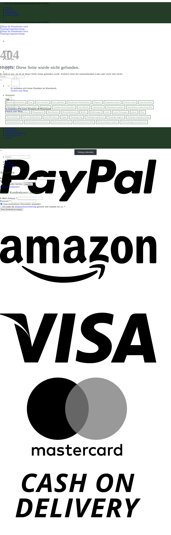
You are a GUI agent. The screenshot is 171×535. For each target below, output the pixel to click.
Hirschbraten (53, 112)
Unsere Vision (12, 15)
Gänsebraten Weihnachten (18, 112)
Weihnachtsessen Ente (61, 122)
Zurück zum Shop (19, 91)
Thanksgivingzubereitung (138, 117)
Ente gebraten (58, 102)
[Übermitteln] (6, 160)
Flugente (97, 102)
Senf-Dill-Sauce (51, 117)
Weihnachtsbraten (14, 122)
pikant (134, 112)
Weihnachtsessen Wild (84, 122)
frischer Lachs (130, 102)
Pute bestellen (13, 117)
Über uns (9, 10)
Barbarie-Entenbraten (16, 102)
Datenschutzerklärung (25, 207)
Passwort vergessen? (10, 187)
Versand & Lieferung (15, 133)
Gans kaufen (12, 107)
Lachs (107, 112)
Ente (31, 102)
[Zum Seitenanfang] (1, 150)
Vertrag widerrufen (86, 152)
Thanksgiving (76, 117)
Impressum (10, 128)
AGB (7, 138)
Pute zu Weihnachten (31, 117)
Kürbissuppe (95, 112)
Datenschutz (11, 131)
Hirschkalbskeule (69, 112)
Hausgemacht (38, 112)
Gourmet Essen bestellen (64, 107)
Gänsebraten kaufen (115, 107)
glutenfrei (45, 107)
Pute (142, 112)
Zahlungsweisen (13, 135)
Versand (9, 8)
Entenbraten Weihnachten (79, 102)
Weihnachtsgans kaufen (107, 122)
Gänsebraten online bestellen (139, 107)
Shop (7, 162)
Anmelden (28, 184)
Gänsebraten (98, 107)
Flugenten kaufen (112, 102)
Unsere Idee (11, 12)
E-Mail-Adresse (8, 198)
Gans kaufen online (29, 107)
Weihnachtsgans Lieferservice (133, 122)
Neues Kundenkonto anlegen (11, 209)
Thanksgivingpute (115, 117)
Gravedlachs (83, 107)
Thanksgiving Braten (95, 117)
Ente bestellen (42, 102)
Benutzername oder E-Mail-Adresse (18, 178)
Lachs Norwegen (120, 112)
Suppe (64, 117)
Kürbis (83, 112)
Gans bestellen (146, 102)
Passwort (5, 181)
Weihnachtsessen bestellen (37, 122)
